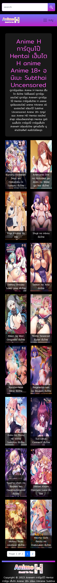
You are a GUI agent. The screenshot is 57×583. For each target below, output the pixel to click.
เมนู (50, 20)
